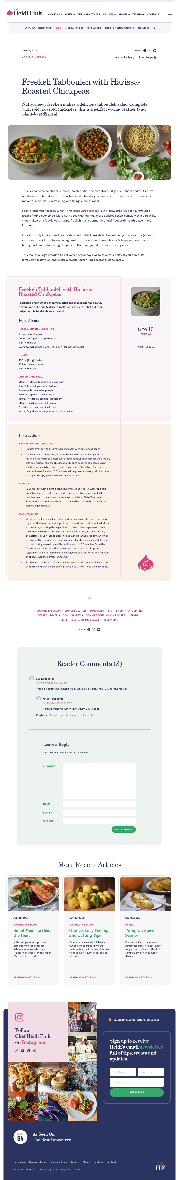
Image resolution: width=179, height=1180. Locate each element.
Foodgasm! (97, 610)
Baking (129, 924)
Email (47, 812)
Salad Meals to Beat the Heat (32, 933)
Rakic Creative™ (74, 1169)
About (122, 14)
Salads (133, 615)
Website (48, 821)
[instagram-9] (82, 1106)
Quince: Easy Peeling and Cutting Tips (89, 933)
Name (47, 804)
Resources (143, 27)
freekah (94, 210)
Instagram (33, 1042)
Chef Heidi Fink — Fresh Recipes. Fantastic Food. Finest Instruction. (25, 12)
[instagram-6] (82, 1076)
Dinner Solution (75, 610)
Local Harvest (71, 615)
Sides (64, 619)
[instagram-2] (23, 1076)
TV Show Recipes (73, 27)
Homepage (19, 1162)
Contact (153, 14)
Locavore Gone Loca (98, 615)
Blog (58, 27)
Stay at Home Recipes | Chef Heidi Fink (72, 715)
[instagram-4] (82, 1047)
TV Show (138, 14)
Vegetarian (110, 619)
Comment (50, 766)
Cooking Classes (60, 14)
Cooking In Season (34, 57)
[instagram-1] (82, 1017)
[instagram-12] (23, 1106)
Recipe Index (45, 27)
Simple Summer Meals (85, 619)
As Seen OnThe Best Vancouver (52, 1136)
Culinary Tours (88, 14)
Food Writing (94, 27)
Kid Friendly (116, 610)
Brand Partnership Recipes (119, 27)
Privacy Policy (44, 1169)
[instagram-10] (53, 1106)
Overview (29, 27)
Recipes (107, 14)
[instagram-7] (53, 1076)
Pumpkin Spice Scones (139, 933)
